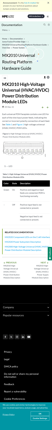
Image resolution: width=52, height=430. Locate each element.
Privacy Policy (9, 414)
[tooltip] (44, 77)
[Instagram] (17, 337)
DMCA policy (11, 366)
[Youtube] (28, 337)
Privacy (8, 352)
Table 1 (9, 124)
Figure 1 (20, 124)
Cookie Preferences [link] (14, 399)
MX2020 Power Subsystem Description (23, 241)
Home (5, 39)
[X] (11, 337)
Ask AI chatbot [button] (30, 3)
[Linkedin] (23, 337)
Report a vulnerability (15, 391)
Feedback (9, 384)
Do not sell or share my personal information (21, 375)
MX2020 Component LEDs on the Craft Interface (27, 237)
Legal (6, 359)
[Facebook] (5, 337)
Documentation (12, 25)
